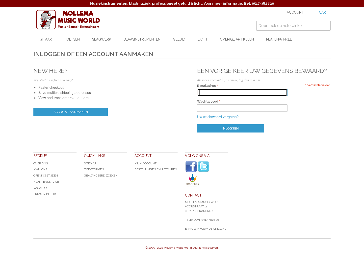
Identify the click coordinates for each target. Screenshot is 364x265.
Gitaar (46, 39)
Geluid (179, 39)
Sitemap (90, 163)
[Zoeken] (326, 26)
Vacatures (41, 188)
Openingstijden (45, 175)
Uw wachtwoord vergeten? (218, 116)
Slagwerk (101, 39)
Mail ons (40, 169)
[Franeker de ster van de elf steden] (206, 180)
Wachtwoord (207, 101)
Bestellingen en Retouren (155, 169)
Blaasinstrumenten (142, 39)
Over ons (40, 163)
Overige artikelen (237, 39)
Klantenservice (46, 181)
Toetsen (72, 39)
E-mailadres (206, 86)
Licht (203, 39)
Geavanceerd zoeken (101, 175)
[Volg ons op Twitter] (203, 166)
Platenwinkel (279, 39)
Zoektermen (94, 169)
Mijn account (145, 163)
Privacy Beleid (44, 194)
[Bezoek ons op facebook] (191, 166)
